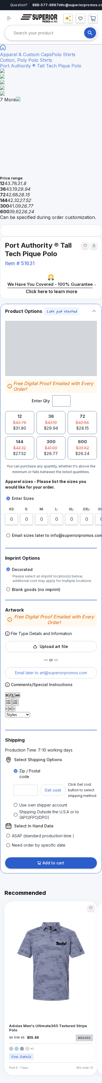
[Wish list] (80, 18)
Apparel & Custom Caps (26, 54)
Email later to (51, 672)
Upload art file (54, 646)
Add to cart (53, 862)
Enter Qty (41, 400)
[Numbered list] (15, 702)
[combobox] (49, 32)
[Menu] (9, 18)
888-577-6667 (45, 5)
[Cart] (92, 18)
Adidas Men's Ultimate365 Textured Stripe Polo (48, 1028)
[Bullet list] (8, 702)
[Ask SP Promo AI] (68, 18)
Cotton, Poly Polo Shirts (26, 60)
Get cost (52, 790)
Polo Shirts (63, 54)
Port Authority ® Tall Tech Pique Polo (40, 66)
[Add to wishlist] (85, 245)
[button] (51, 311)
